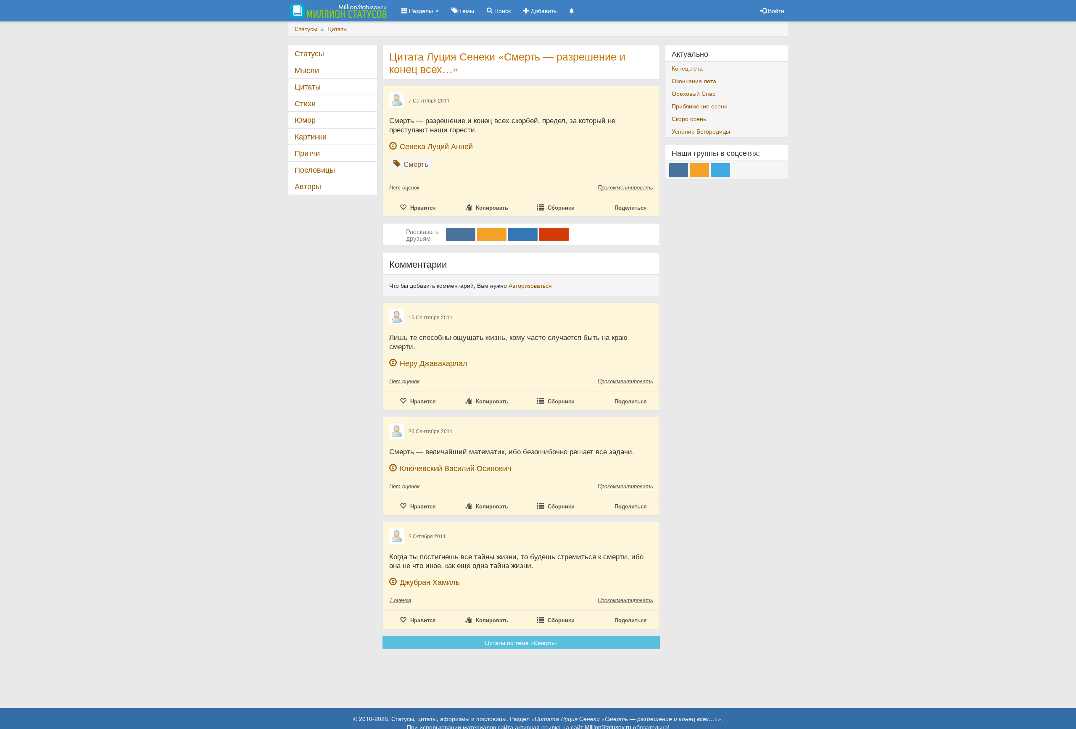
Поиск (502, 10)
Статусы (309, 53)
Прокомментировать (625, 187)
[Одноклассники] (491, 234)
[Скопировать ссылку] (554, 234)
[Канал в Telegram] (720, 170)
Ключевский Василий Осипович (455, 468)
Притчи (307, 152)
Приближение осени (700, 106)
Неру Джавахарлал (433, 363)
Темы (465, 10)
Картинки (311, 136)
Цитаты (308, 86)
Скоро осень (689, 118)
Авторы (308, 186)
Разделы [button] (421, 10)
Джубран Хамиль (429, 581)
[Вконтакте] (460, 234)
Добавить (542, 10)
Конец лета (687, 68)
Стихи (305, 103)
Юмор (305, 119)
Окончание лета (694, 80)
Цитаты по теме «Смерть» (521, 642)
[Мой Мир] (523, 234)
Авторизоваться (530, 285)
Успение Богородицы (701, 131)
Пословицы (315, 169)
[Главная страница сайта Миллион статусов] (337, 10)
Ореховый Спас (693, 93)
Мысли (307, 70)
